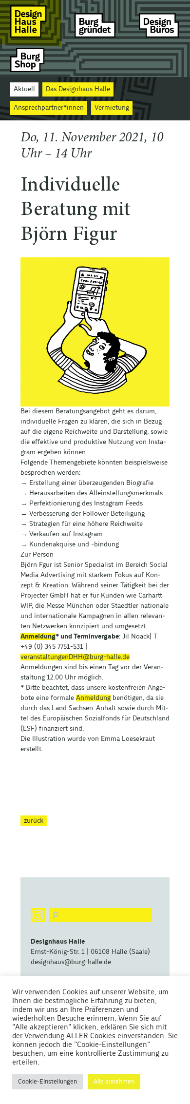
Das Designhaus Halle (78, 89)
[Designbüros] (159, 21)
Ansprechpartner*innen (49, 107)
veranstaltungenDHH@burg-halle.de (75, 657)
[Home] (30, 21)
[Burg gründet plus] (95, 21)
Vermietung (112, 107)
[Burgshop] (30, 59)
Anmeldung (38, 636)
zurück (33, 820)
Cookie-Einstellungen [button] (47, 1082)
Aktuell (24, 89)
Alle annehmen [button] (114, 1082)
